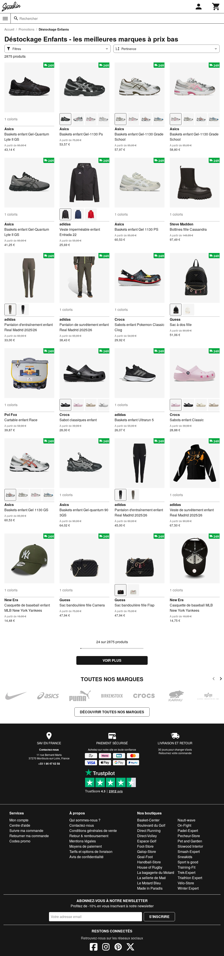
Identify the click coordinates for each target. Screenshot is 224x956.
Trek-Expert (186, 872)
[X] (130, 947)
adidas (65, 224)
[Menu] (5, 18)
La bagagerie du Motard (155, 872)
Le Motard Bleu (149, 882)
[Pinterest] (118, 947)
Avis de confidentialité (86, 856)
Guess (175, 319)
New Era (11, 599)
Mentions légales (82, 840)
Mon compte (18, 820)
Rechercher (28, 18)
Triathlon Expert (190, 877)
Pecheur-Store (189, 835)
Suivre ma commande (26, 830)
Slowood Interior (190, 846)
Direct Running (149, 830)
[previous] (213, 679)
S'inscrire (159, 916)
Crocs (120, 319)
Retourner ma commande (29, 835)
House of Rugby (149, 867)
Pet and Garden (190, 840)
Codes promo (19, 840)
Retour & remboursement (88, 835)
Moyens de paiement (85, 846)
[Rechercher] (16, 18)
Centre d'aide (19, 825)
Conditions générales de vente (93, 830)
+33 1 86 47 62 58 (49, 763)
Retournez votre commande (175, 753)
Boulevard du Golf (151, 825)
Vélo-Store (186, 882)
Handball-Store (149, 861)
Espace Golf (146, 840)
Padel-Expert (188, 830)
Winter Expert (188, 888)
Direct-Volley (147, 835)
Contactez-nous (49, 749)
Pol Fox (10, 414)
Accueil (9, 29)
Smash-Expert (189, 851)
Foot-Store (145, 846)
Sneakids (185, 856)
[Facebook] (93, 947)
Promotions (26, 29)
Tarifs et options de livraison (90, 851)
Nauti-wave (186, 820)
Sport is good (188, 861)
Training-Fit (186, 867)
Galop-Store (146, 851)
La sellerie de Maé (151, 877)
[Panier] (216, 6)
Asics (9, 128)
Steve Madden (181, 224)
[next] (221, 679)
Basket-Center (148, 820)
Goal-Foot (145, 856)
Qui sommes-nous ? (84, 820)
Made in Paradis (150, 888)
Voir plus (112, 660)
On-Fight (184, 825)
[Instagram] (106, 947)
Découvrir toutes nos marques (112, 711)
